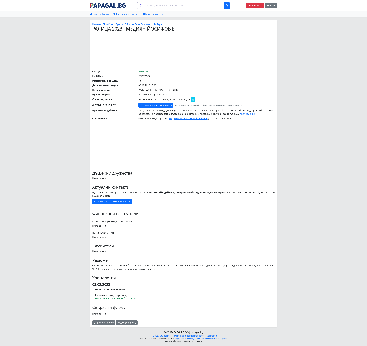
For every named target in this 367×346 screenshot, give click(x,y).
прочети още (247, 113)
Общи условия (161, 335)
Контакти (211, 335)
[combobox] (180, 5)
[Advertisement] (183, 50)
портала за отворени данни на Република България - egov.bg (201, 338)
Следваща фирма (126, 322)
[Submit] (140, 5)
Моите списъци (154, 14)
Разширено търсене (127, 14)
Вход (272, 5)
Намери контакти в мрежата (157, 105)
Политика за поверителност (188, 335)
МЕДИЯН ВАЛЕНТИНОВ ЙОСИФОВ (188, 118)
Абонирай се (255, 5)
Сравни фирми (100, 14)
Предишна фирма (104, 322)
